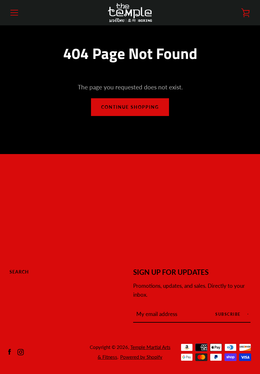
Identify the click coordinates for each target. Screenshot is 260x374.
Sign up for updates (171, 272)
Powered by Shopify (141, 357)
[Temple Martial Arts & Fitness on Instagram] (20, 351)
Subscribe (228, 314)
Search (19, 271)
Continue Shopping (130, 107)
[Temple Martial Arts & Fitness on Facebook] (9, 351)
